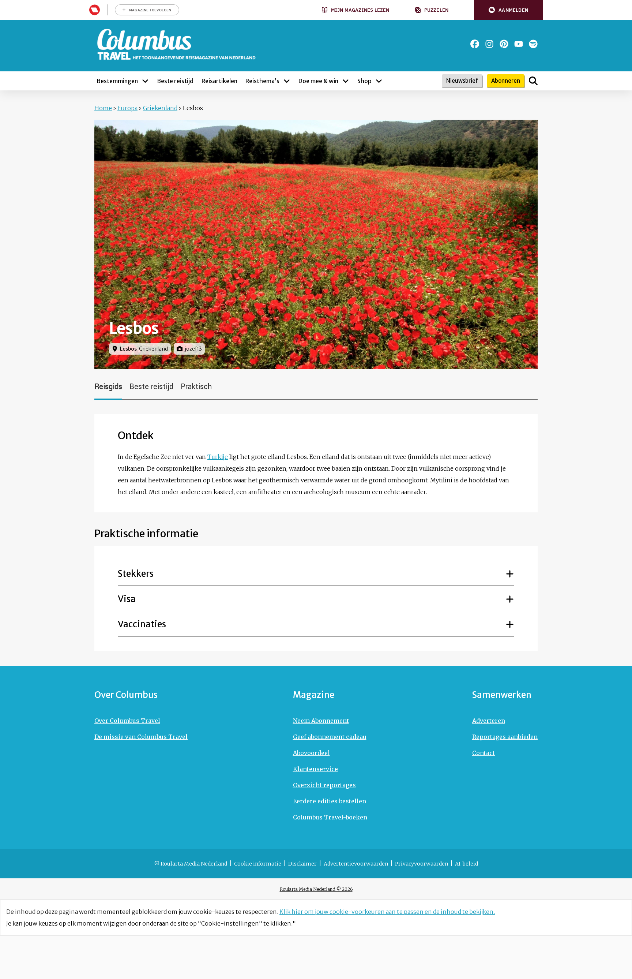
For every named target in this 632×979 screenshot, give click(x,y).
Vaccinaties (142, 624)
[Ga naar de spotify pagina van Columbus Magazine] (533, 44)
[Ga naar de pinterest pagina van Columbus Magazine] (504, 44)
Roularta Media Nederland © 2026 (316, 889)
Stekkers (136, 573)
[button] (508, 10)
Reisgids (108, 386)
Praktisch (196, 386)
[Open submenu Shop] (379, 80)
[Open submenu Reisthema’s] (286, 80)
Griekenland (160, 108)
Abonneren (505, 80)
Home (103, 108)
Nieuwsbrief (462, 80)
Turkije (217, 456)
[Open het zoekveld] (533, 80)
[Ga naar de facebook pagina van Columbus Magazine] (474, 44)
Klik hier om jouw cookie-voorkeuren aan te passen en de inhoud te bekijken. (387, 911)
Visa (127, 599)
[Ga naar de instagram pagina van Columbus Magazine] (489, 44)
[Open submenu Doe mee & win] (345, 80)
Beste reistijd (151, 386)
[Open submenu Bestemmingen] (145, 80)
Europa (127, 108)
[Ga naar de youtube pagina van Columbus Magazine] (518, 44)
